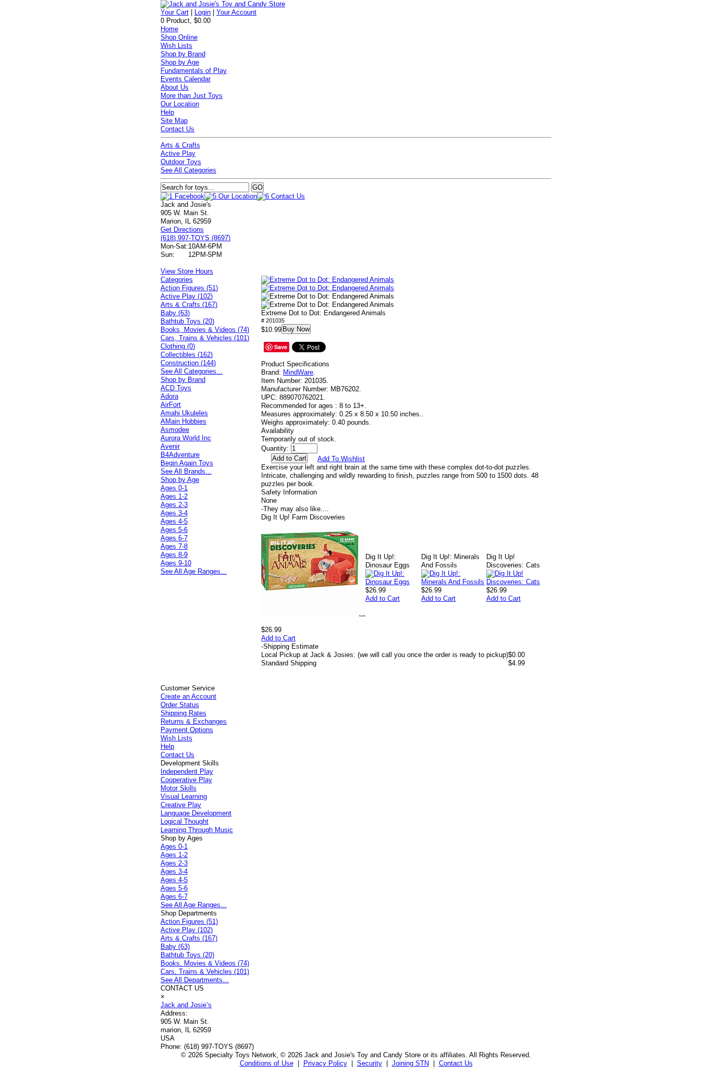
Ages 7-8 (174, 546)
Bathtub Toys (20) (187, 321)
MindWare (298, 372)
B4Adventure (180, 455)
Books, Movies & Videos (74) (205, 329)
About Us (175, 87)
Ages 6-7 (174, 538)
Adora (169, 396)
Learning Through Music (197, 830)
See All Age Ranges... (194, 571)
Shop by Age (180, 62)
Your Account (236, 12)
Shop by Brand (183, 54)
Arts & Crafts (180, 145)
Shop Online (179, 37)
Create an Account (188, 696)
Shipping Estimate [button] (289, 646)
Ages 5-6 (174, 530)
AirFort (171, 405)
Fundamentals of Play (194, 71)
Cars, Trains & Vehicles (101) (205, 338)
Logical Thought (184, 821)
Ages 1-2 (174, 496)
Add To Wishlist (341, 459)
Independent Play (187, 771)
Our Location (180, 104)
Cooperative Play (186, 780)
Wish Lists (176, 46)
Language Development (196, 813)
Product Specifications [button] (295, 364)
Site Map (174, 121)
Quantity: (275, 448)
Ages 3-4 (174, 513)
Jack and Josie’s (186, 1005)
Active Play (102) (187, 296)
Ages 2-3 (174, 505)
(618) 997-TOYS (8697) (195, 238)
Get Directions (182, 229)
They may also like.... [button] (295, 509)
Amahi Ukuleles (184, 413)
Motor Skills (179, 788)
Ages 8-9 (174, 555)
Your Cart (175, 12)
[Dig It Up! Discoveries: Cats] (518, 582)
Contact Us (177, 129)
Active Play (178, 153)
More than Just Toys (192, 96)
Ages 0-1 (174, 488)
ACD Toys (176, 388)
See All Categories (188, 170)
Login (202, 12)
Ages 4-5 (174, 521)
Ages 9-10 (176, 563)
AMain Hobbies (183, 421)
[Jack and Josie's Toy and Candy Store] (223, 4)
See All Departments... (195, 980)
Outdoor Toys (181, 162)
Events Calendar (186, 79)
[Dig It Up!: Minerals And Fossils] (453, 582)
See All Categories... (192, 371)
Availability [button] (277, 431)
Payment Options (187, 730)
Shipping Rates (183, 713)
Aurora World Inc (186, 438)
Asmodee (175, 430)
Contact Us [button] (456, 1063)
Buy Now (296, 329)
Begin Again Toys (187, 463)
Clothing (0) (178, 346)
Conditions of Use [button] (266, 1063)
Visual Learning (184, 796)
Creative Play (181, 805)
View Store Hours (187, 271)
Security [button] (369, 1063)
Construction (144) (188, 363)
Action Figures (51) (189, 288)
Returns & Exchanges (194, 721)
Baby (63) (175, 313)
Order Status (180, 705)
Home (169, 29)
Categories (177, 279)
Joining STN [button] (410, 1063)
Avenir (170, 446)
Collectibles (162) (187, 354)
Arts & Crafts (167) (189, 304)
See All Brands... (186, 471)
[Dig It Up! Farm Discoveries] (313, 623)
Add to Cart (278, 638)
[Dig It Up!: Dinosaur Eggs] (393, 582)
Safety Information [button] (289, 492)
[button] (327, 280)
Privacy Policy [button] (325, 1063)
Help (167, 112)
